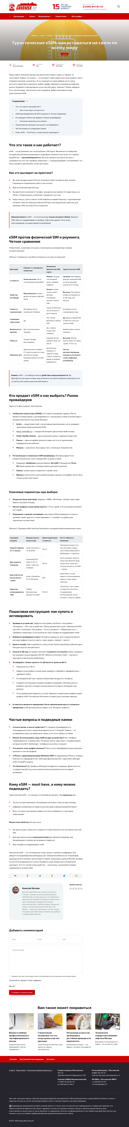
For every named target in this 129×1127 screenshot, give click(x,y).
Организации (19, 16)
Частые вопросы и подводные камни (31, 128)
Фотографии (77, 16)
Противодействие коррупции (32, 1059)
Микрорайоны (44, 16)
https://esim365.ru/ (24, 431)
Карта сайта (20, 1070)
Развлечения (61, 16)
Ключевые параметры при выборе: (33, 121)
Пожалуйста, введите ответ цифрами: (25, 980)
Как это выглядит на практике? (32, 110)
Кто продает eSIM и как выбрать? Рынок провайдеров (38, 117)
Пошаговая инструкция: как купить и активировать (37, 125)
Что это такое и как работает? (28, 106)
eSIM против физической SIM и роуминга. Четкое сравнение (41, 114)
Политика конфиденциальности (39, 1070)
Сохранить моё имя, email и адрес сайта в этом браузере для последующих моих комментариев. (43, 976)
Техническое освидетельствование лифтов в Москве (106, 1035)
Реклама (13, 1059)
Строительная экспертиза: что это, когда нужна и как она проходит (48, 1036)
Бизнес (32, 16)
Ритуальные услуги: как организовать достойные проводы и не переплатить (79, 1036)
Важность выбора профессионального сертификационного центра (19, 1036)
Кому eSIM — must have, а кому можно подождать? (37, 132)
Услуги (64, 54)
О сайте (12, 1070)
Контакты (51, 1059)
